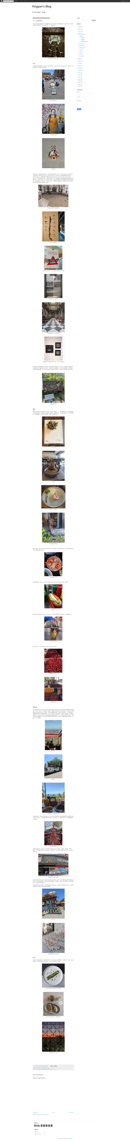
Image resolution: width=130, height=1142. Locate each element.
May (80, 54)
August (81, 49)
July (80, 50)
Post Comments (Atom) (44, 1114)
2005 (79, 86)
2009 (79, 79)
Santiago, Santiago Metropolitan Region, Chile (46, 1069)
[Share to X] (53, 1066)
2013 (79, 72)
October (81, 45)
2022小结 (81, 36)
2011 (79, 75)
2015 (79, 68)
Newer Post (35, 1112)
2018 (79, 63)
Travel (48, 1067)
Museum (40, 1067)
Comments (38, 1134)
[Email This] (50, 1066)
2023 (79, 31)
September (81, 47)
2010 (79, 77)
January (81, 56)
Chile (37, 1067)
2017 (79, 65)
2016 (79, 67)
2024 (79, 29)
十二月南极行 (82, 38)
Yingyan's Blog (41, 6)
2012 (79, 74)
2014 (79, 70)
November (81, 43)
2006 (79, 84)
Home (53, 1112)
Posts (37, 1131)
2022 (79, 33)
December (81, 34)
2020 (79, 60)
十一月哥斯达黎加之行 (83, 41)
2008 (79, 81)
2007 (79, 82)
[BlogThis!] (52, 1066)
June (80, 52)
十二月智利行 (82, 39)
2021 (79, 58)
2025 (79, 28)
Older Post (71, 1112)
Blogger (70, 1138)
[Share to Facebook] (55, 1066)
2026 (79, 26)
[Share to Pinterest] (56, 1066)
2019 (79, 61)
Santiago (44, 1067)
